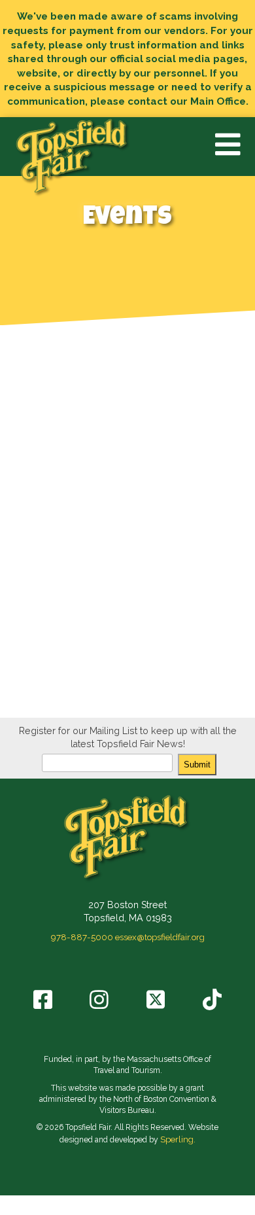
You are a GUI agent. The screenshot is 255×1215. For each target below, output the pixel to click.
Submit (197, 764)
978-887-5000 (82, 937)
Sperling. (178, 1139)
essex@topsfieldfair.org (160, 937)
